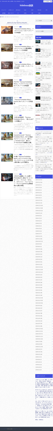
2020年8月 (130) (39, 339)
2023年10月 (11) (39, 241)
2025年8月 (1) (39, 185)
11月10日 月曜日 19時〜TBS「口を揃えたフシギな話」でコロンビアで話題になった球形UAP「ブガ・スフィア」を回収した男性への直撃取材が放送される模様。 (43, 77)
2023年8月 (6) (39, 246)
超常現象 (3, 13)
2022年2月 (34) (39, 292)
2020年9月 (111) (39, 336)
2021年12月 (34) (39, 297)
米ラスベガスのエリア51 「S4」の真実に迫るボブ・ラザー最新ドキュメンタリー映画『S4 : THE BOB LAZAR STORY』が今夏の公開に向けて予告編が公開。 (44, 159)
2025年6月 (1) (39, 190)
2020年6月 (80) (39, 344)
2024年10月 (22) (39, 210)
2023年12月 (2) (39, 236)
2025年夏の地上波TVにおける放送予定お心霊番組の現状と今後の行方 (43, 99)
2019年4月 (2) (39, 367)
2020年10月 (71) (39, 333)
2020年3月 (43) (39, 351)
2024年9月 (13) (39, 213)
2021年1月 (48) (39, 326)
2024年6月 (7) (39, 220)
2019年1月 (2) (39, 369)
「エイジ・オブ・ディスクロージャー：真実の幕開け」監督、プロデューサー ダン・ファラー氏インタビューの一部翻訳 (43, 66)
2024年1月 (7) (39, 233)
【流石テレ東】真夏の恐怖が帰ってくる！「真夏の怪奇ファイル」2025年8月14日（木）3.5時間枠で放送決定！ (43, 118)
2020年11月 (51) (39, 331)
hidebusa (37, 144)
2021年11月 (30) (39, 300)
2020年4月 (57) (39, 349)
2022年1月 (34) (39, 295)
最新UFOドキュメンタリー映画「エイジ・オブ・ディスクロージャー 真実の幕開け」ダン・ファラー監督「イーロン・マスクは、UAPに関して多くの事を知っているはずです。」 (43, 54)
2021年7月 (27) (39, 310)
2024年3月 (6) (39, 228)
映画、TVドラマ (11, 13)
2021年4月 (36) (39, 318)
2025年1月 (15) (39, 202)
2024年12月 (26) (39, 205)
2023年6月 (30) (39, 251)
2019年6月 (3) (39, 362)
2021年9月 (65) (39, 305)
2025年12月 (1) (39, 179)
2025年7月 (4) (39, 187)
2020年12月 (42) (39, 328)
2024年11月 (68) (39, 208)
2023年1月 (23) (39, 264)
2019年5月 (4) (39, 364)
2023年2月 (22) (39, 261)
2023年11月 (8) (39, 238)
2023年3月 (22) (39, 259)
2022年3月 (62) (39, 290)
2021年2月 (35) (39, 323)
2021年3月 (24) (39, 321)
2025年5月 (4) (39, 192)
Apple (39, 13)
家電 (32, 13)
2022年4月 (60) (39, 287)
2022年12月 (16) (39, 267)
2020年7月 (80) (39, 341)
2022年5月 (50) (39, 285)
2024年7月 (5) (39, 218)
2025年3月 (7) (39, 197)
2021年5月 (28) (39, 315)
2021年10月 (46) (39, 303)
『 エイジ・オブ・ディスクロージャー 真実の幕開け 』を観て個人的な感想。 (43, 43)
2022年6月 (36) (39, 282)
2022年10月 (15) (39, 272)
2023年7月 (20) (39, 249)
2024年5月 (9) (39, 223)
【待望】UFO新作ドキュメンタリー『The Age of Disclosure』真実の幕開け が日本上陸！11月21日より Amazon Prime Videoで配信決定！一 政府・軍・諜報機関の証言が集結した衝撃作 (43, 89)
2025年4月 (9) (39, 195)
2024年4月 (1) (39, 226)
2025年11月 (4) (39, 182)
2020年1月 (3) (39, 357)
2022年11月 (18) (39, 269)
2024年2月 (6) (39, 231)
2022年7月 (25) (39, 279)
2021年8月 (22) (39, 308)
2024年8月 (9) (39, 215)
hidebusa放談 (26, 5)
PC (18, 13)
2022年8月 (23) (39, 277)
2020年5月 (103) (39, 346)
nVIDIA (25, 13)
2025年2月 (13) (39, 200)
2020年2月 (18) (39, 354)
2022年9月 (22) (39, 274)
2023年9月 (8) (39, 244)
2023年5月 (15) (39, 254)
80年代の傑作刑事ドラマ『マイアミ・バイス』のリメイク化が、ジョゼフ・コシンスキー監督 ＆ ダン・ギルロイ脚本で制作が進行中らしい (43, 108)
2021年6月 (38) (39, 313)
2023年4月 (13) (39, 256)
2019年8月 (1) (39, 359)
